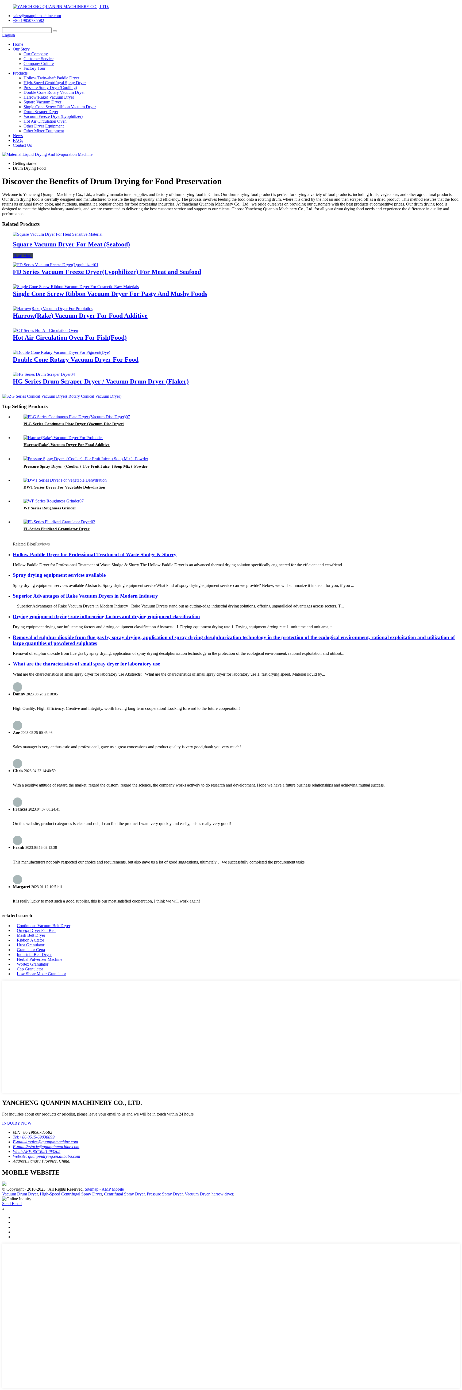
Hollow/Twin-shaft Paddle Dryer (51, 78)
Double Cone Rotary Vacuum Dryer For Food (75, 359)
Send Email (12, 1203)
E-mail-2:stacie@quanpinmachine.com (46, 1146)
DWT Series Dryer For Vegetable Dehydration (64, 487)
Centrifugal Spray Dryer (124, 1194)
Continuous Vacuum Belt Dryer (43, 925)
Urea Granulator (30, 945)
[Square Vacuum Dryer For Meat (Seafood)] (57, 234)
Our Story (21, 49)
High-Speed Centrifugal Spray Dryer (55, 82)
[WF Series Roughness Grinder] (54, 501)
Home (18, 44)
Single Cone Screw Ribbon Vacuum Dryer (60, 106)
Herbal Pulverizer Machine (39, 959)
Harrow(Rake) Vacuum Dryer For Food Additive (80, 315)
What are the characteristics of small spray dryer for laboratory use (86, 664)
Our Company (36, 54)
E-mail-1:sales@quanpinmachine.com (45, 1142)
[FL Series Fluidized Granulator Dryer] (59, 522)
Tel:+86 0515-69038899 (34, 1137)
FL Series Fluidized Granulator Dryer (57, 529)
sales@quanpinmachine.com (37, 15)
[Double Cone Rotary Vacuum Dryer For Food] (61, 352)
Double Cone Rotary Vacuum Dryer (54, 92)
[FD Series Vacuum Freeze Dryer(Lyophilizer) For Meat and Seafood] (55, 264)
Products (20, 73)
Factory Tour (34, 68)
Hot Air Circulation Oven (45, 121)
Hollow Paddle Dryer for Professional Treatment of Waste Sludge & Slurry (94, 554)
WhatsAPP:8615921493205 (36, 1151)
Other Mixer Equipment (44, 131)
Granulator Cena (31, 949)
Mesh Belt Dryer (31, 935)
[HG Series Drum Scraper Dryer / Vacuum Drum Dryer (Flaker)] (44, 374)
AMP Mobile (113, 1189)
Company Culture (39, 63)
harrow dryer (222, 1194)
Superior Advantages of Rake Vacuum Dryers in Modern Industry (85, 596)
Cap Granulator (30, 969)
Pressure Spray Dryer (165, 1194)
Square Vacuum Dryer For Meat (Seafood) (71, 244)
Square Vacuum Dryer (42, 102)
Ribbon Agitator (30, 940)
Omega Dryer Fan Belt (36, 930)
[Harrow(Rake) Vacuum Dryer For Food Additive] (53, 308)
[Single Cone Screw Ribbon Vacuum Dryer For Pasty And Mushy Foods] (76, 286)
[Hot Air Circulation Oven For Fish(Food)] (45, 330)
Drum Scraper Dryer (41, 111)
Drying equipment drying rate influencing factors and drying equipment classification (106, 616)
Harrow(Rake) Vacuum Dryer (49, 97)
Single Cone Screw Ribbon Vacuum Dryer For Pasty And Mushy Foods (110, 293)
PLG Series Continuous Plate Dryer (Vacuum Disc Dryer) (74, 424)
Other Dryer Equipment (44, 126)
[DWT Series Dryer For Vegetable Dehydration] (65, 480)
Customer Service (38, 58)
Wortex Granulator (32, 964)
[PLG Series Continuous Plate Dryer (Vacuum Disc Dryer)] (77, 417)
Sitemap (91, 1189)
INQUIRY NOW (17, 1123)
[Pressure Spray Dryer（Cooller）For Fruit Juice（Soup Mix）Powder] (86, 458)
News (18, 135)
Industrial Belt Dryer (34, 954)
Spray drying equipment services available (59, 575)
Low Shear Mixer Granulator (41, 973)
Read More (22, 255)
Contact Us (22, 145)
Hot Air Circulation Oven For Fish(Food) (70, 337)
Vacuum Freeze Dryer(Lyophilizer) (53, 116)
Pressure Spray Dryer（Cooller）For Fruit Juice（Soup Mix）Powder (86, 466)
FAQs (18, 140)
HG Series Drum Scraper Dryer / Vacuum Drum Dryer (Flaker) (101, 381)
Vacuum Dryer (197, 1194)
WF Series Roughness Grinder (50, 508)
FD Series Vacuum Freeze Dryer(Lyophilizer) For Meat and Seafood (107, 271)
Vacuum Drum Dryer (20, 1194)
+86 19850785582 (28, 20)
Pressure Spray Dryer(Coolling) (50, 87)
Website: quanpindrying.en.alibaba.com (46, 1156)
